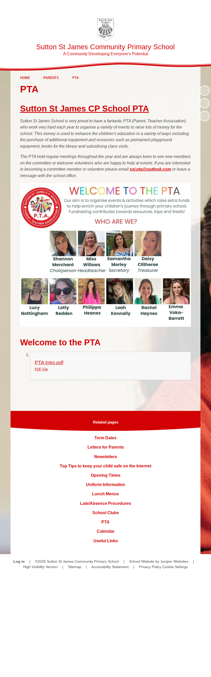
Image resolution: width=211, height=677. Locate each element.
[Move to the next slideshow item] (204, 116)
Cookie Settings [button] (175, 567)
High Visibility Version (40, 567)
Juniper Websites (174, 561)
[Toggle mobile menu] (204, 7)
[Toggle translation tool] (175, 7)
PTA (75, 78)
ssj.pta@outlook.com (150, 169)
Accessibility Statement (110, 567)
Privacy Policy (150, 567)
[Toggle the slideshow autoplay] (204, 90)
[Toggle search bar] (189, 7)
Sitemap (74, 567)
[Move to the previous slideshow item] (204, 103)
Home (25, 78)
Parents (51, 78)
